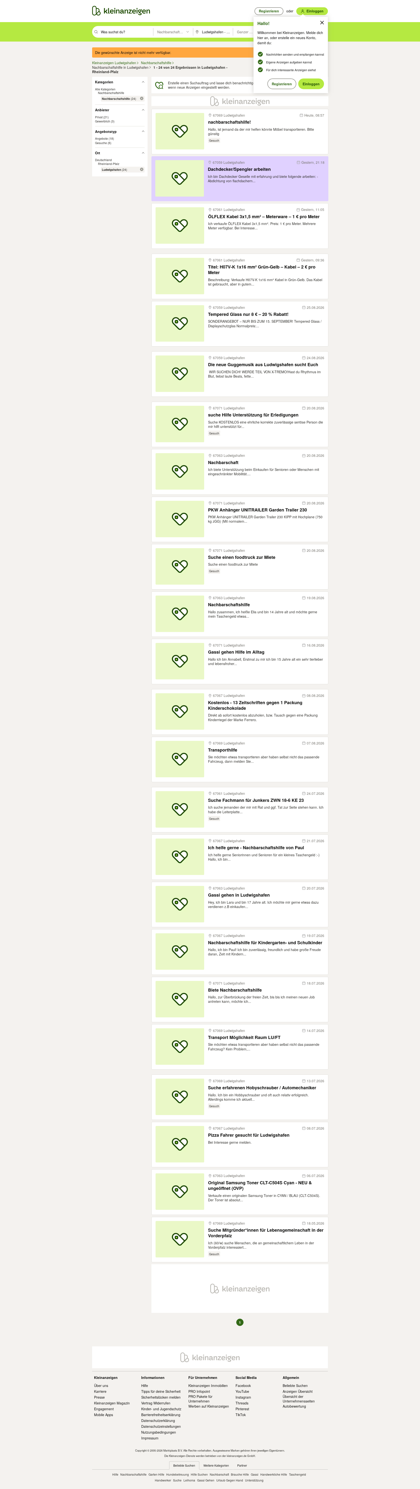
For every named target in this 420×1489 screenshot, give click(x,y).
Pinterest (242, 1408)
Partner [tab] (242, 1465)
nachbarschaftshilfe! (229, 122)
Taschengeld (297, 1474)
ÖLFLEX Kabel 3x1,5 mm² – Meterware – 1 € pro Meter (264, 216)
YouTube (242, 1391)
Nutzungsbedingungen (158, 1432)
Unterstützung (254, 1480)
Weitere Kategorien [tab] (216, 1465)
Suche (177, 1480)
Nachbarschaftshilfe (111, 93)
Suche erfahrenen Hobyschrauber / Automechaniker (262, 1088)
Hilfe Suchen (199, 1474)
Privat (99, 117)
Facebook (243, 1385)
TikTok (241, 1414)
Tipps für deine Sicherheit (161, 1391)
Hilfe (144, 1385)
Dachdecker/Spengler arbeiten (239, 169)
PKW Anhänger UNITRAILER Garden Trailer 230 (257, 510)
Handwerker (163, 1480)
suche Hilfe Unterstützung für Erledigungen (253, 415)
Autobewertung (294, 1406)
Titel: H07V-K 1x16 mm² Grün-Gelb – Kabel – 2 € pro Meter (261, 270)
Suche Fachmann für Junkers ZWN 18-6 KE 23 (256, 800)
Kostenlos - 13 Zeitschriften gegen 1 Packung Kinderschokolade (255, 705)
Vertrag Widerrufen (155, 1403)
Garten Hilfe (156, 1474)
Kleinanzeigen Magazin (112, 1403)
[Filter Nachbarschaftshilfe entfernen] (142, 98)
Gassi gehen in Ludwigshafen (239, 895)
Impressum (149, 1438)
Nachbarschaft (223, 462)
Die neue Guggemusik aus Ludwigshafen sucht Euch (263, 364)
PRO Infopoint (199, 1391)
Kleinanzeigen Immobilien (208, 1385)
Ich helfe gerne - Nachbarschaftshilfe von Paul (256, 847)
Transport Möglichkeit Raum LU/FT (244, 1037)
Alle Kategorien (105, 89)
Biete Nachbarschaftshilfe (235, 990)
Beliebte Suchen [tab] (184, 1465)
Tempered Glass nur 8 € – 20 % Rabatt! (248, 314)
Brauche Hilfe (240, 1474)
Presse (99, 1397)
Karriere (100, 1391)
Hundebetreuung (177, 1474)
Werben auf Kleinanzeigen (208, 1406)
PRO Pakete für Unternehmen (200, 1398)
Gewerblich (102, 121)
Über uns (101, 1385)
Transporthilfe (222, 750)
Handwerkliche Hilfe (273, 1474)
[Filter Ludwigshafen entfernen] (142, 169)
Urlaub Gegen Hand (229, 1480)
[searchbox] (126, 32)
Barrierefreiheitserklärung (160, 1414)
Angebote (101, 138)
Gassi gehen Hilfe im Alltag (236, 652)
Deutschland (103, 160)
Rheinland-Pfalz (108, 164)
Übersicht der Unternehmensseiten (299, 1398)
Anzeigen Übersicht (298, 1391)
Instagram (243, 1397)
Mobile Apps (103, 1414)
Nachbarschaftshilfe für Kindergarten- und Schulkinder (265, 942)
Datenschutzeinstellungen (161, 1426)
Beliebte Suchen (295, 1385)
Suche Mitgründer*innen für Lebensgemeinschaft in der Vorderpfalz (266, 1233)
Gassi (254, 1474)
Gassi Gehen (205, 1480)
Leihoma (189, 1480)
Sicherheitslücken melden (161, 1397)
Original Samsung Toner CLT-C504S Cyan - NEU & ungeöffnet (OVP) (260, 1185)
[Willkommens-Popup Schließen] (322, 22)
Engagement (104, 1408)
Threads (242, 1403)
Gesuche (101, 142)
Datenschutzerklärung (158, 1420)
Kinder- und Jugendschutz (161, 1408)
